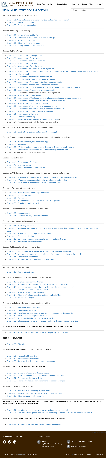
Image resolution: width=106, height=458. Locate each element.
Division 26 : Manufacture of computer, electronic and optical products (36, 101)
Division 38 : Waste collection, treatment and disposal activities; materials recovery (41, 147)
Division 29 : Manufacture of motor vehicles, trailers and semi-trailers (35, 109)
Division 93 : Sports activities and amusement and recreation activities (36, 381)
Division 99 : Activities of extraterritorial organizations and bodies (34, 424)
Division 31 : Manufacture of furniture (22, 114)
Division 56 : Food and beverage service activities (27, 216)
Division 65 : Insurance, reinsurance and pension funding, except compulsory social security (44, 254)
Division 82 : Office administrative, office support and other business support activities (42, 321)
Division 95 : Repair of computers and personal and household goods (35, 393)
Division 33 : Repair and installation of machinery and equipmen (33, 119)
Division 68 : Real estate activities (21, 272)
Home (39, 4)
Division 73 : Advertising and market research (25, 292)
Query (78, 4)
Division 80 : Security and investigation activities (27, 316)
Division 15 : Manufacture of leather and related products (30, 69)
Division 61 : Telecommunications (20, 236)
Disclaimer (99, 454)
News (73, 4)
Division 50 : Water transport (19, 195)
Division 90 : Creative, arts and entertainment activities (29, 373)
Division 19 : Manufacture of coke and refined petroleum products (34, 82)
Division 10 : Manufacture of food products (25, 56)
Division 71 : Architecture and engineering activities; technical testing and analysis (40, 287)
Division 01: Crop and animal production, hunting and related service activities (39, 20)
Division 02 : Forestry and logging (20, 22)
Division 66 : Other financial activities (22, 257)
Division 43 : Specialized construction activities (26, 168)
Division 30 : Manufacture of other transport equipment (30, 111)
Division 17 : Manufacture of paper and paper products (29, 77)
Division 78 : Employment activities (21, 310)
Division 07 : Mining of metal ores (21, 40)
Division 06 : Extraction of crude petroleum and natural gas (31, 38)
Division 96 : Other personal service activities (25, 396)
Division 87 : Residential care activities (23, 359)
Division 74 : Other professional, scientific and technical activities (34, 295)
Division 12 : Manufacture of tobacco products (26, 61)
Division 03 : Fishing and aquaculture (22, 25)
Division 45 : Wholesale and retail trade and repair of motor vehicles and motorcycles (42, 177)
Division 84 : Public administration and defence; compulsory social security (37, 333)
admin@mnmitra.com (78, 446)
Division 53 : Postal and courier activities (23, 203)
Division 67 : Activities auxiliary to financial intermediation (30, 259)
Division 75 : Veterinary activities (20, 298)
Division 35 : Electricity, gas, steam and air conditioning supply (32, 132)
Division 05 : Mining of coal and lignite (22, 35)
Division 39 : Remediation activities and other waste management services (37, 150)
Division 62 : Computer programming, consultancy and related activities (36, 239)
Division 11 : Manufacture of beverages (23, 58)
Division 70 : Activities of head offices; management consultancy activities (37, 284)
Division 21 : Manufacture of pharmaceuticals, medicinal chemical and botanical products (43, 87)
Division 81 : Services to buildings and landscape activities (31, 318)
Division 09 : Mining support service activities (25, 46)
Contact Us (99, 4)
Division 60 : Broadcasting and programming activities (29, 234)
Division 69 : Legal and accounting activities (25, 282)
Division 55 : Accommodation (19, 213)
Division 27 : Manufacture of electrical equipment (27, 103)
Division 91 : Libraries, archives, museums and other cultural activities (35, 376)
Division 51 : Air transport (17, 198)
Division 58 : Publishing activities (20, 226)
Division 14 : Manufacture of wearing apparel (25, 66)
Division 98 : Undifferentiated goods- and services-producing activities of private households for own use (50, 413)
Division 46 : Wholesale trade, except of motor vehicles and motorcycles (37, 180)
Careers (84, 4)
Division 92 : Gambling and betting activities (25, 378)
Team (44, 4)
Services (50, 4)
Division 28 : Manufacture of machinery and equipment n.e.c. (32, 106)
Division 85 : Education (16, 344)
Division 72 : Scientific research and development (27, 290)
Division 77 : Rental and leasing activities (23, 308)
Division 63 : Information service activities (24, 242)
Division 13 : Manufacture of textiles (22, 64)
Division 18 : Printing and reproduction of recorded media (31, 79)
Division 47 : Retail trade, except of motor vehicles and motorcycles (34, 183)
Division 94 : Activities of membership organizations (28, 391)
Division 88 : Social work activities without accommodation (31, 361)
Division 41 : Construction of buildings (22, 162)
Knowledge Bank (62, 4)
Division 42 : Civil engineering (19, 165)
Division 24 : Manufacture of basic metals (24, 95)
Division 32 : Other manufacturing (21, 117)
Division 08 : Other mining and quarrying (23, 43)
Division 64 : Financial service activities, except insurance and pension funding (39, 251)
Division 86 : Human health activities (22, 356)
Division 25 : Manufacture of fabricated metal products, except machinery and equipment (44, 98)
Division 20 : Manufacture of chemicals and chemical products (32, 85)
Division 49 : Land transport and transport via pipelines (29, 193)
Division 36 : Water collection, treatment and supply (28, 142)
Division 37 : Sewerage (16, 144)
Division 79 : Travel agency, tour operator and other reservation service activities (40, 313)
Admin (91, 4)
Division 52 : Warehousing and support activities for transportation (34, 201)
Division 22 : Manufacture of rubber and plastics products (31, 90)
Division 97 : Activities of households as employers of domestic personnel (37, 410)
